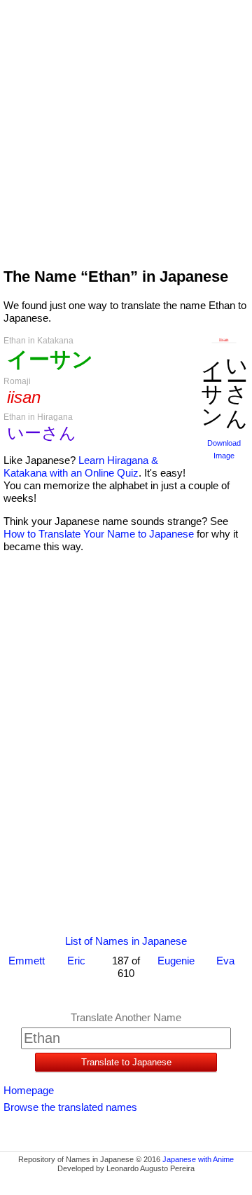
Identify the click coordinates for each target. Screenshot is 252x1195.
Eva (225, 961)
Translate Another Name (126, 1017)
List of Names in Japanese (126, 941)
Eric (76, 961)
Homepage (29, 1090)
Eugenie (176, 961)
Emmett (26, 961)
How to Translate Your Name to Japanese (99, 534)
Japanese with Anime (198, 1159)
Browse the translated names (70, 1107)
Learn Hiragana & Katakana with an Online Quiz (81, 466)
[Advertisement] (126, 127)
